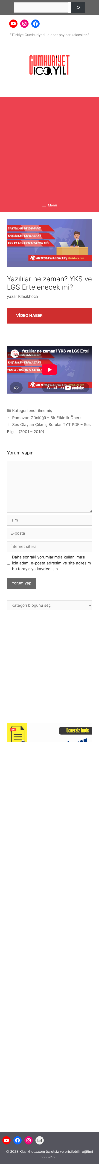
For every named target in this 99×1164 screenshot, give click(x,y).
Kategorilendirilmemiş (32, 410)
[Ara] (78, 7)
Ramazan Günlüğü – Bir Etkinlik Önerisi (47, 417)
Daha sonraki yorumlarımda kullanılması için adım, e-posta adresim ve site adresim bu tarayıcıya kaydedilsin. (51, 563)
